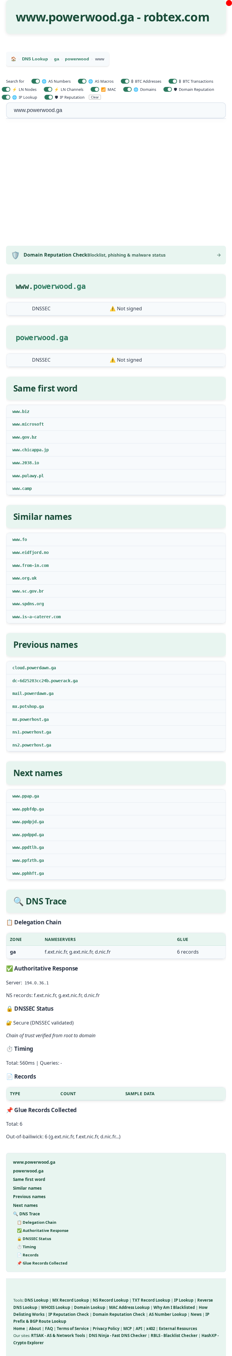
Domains (145, 89)
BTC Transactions (196, 81)
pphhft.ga (33, 873)
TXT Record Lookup (151, 1300)
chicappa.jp (35, 449)
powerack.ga (64, 680)
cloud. (19, 667)
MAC (108, 89)
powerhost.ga (34, 719)
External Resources (178, 1328)
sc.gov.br (33, 591)
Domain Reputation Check (119, 1314)
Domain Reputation (194, 89)
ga (63, 337)
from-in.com (35, 565)
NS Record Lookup (110, 1300)
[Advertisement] (116, 183)
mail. (18, 693)
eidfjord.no (35, 552)
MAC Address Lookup (129, 1307)
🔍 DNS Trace (26, 1214)
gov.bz (29, 437)
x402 (150, 1328)
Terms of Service (73, 1328)
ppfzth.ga (33, 860)
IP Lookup (24, 97)
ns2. (17, 745)
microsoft (33, 424)
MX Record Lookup (70, 1300)
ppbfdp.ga (33, 809)
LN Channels (68, 89)
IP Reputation (70, 97)
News (196, 1314)
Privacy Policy (106, 1328)
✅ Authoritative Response (43, 1230)
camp (27, 488)
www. (17, 411)
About (35, 1328)
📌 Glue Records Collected (42, 1263)
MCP (127, 1328)
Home (19, 1328)
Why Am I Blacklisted (174, 1307)
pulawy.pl (33, 475)
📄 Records (27, 1255)
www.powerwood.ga (34, 1162)
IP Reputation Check (68, 1314)
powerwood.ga (59, 286)
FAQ (49, 1328)
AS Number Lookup (168, 1314)
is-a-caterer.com (41, 616)
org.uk (29, 578)
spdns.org (33, 603)
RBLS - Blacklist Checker (174, 1335)
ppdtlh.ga (33, 847)
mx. (16, 706)
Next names (25, 1205)
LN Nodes (24, 89)
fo (24, 539)
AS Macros (101, 81)
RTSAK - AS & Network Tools (58, 1335)
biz (25, 411)
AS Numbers (56, 81)
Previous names (29, 1196)
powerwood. (37, 337)
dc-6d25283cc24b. (31, 680)
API (139, 1328)
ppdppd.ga (33, 834)
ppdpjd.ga (33, 821)
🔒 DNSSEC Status (34, 1238)
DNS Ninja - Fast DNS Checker (118, 1335)
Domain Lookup (89, 1307)
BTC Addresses (146, 81)
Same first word (29, 1179)
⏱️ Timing (26, 1246)
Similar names (27, 1188)
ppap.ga (30, 796)
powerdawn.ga (41, 667)
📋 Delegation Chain (36, 1222)
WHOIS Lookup (55, 1307)
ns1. (17, 732)
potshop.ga (32, 706)
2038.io (30, 462)
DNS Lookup (36, 1300)
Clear (95, 97)
